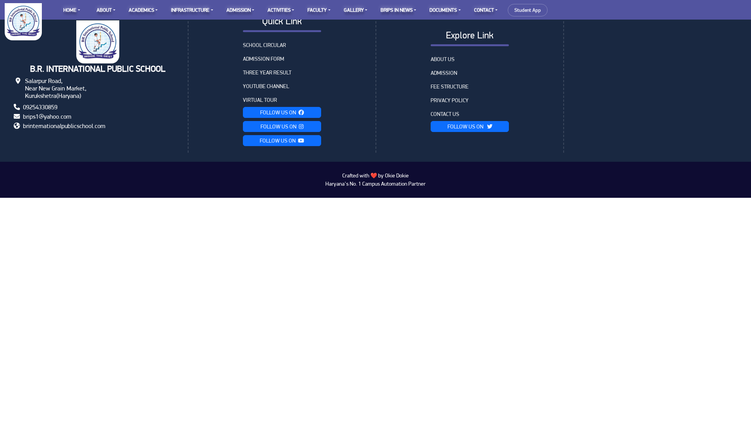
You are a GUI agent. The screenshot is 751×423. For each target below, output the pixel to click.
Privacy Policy (450, 100)
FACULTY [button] (317, 10)
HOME (69, 10)
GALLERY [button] (354, 10)
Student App (527, 10)
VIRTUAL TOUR (260, 100)
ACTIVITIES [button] (279, 10)
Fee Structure (450, 86)
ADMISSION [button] (238, 10)
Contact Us (445, 114)
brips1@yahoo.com (47, 116)
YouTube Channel (266, 86)
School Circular (264, 45)
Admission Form (263, 59)
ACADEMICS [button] (141, 10)
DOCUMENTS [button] (443, 10)
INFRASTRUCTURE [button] (190, 10)
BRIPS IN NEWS (397, 10)
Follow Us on (279, 112)
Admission (444, 73)
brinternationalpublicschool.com (64, 126)
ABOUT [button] (104, 10)
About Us (443, 59)
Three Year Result (267, 72)
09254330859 (40, 107)
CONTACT (484, 10)
